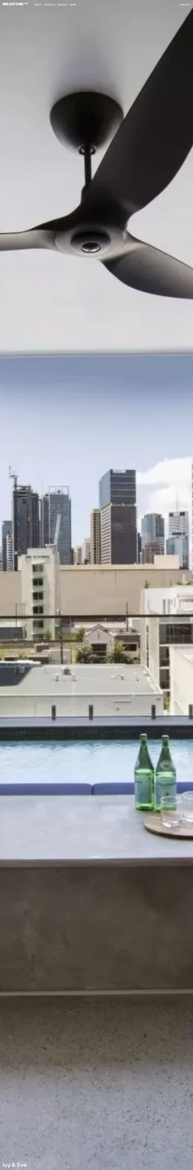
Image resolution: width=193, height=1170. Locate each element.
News (73, 4)
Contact (185, 4)
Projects (49, 4)
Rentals (62, 4)
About (38, 4)
